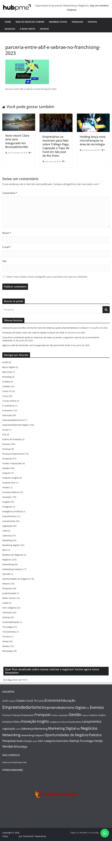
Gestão (5, 468)
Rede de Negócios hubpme (30, 21)
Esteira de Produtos (11, 439)
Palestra (6, 583)
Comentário (9, 193)
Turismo (6, 636)
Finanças (6, 449)
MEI (4, 550)
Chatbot (6, 381)
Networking (8, 564)
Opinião (6, 574)
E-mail (6, 247)
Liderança (7, 535)
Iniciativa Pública (10, 492)
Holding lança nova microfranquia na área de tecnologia (92, 140)
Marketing (7, 540)
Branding (6, 376)
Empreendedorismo (12, 420)
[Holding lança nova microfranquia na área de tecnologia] (93, 115)
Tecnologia (7, 627)
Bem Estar (7, 372)
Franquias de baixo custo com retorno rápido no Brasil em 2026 (33, 332)
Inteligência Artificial (12, 511)
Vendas (5, 646)
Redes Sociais (9, 598)
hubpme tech (8, 482)
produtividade (9, 593)
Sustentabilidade (10, 622)
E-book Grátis (27, 28)
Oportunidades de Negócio (15, 578)
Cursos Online (9, 400)
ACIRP (5, 362)
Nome (6, 233)
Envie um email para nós (14, 762)
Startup (6, 617)
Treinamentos (9, 631)
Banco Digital (8, 367)
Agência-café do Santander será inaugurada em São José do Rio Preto (36, 345)
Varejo (5, 641)
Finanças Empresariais (13, 453)
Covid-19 (6, 391)
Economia (7, 410)
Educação (7, 415)
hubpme (6, 473)
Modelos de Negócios (12, 554)
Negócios (10, 28)
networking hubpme (12, 569)
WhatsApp (7, 651)
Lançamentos (8, 521)
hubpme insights (10, 477)
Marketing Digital (10, 545)
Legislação (7, 526)
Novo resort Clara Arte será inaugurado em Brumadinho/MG (17, 141)
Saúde (5, 602)
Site (4, 261)
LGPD (4, 530)
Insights (6, 501)
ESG (4, 434)
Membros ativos (58, 21)
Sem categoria (9, 607)
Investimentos (9, 516)
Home (8, 21)
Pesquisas (7, 588)
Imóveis (6, 487)
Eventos (92, 21)
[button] (104, 833)
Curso (5, 396)
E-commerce (8, 405)
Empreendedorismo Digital (15, 424)
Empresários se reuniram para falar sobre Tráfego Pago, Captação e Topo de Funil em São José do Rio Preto (55, 146)
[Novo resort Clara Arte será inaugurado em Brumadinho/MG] (18, 115)
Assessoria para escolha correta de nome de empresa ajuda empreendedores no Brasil (45, 327)
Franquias (77, 21)
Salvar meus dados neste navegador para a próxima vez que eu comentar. (47, 276)
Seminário (7, 612)
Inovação (6, 497)
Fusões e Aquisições (12, 463)
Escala (5, 429)
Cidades (6, 386)
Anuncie (44, 28)
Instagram (7, 506)
